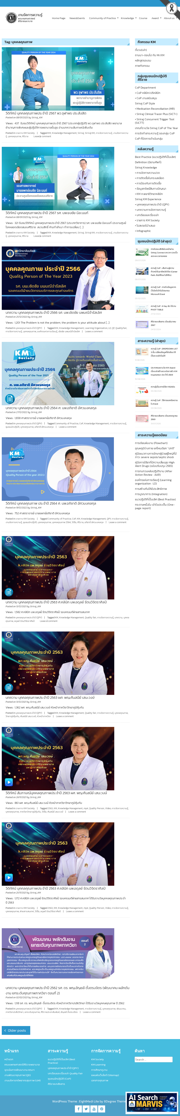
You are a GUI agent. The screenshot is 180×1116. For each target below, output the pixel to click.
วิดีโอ (74, 522)
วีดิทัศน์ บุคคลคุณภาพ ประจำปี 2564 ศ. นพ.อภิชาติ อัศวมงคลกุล (51, 503)
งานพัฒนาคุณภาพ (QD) (17, 1075)
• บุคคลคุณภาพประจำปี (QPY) (152, 204)
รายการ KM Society (25, 133)
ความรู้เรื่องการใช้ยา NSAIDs (163, 386)
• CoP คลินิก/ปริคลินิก (147, 93)
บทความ (119, 617)
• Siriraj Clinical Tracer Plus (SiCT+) (156, 114)
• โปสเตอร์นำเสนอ (145, 225)
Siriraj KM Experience (148, 199)
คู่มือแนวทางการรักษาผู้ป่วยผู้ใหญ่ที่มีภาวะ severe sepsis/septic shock (156, 455)
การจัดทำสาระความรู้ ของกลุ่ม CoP (155, 133)
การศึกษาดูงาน (99, 1070)
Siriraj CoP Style (145, 103)
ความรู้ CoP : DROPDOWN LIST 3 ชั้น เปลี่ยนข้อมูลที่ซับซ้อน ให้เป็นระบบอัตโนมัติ (164, 352)
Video (108, 808)
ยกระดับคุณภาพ (32, 1012)
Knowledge (127, 18)
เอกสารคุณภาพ (99, 1080)
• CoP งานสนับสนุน (146, 98)
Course (143, 18)
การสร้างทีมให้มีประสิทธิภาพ (151, 489)
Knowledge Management (64, 133)
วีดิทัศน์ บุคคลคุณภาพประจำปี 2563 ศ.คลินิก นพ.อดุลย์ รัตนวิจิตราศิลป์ (55, 888)
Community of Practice (102, 18)
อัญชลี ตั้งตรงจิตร (69, 1012)
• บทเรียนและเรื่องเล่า (147, 215)
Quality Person (96, 808)
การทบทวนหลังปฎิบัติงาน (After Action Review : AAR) (153, 473)
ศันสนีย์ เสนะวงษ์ (28, 716)
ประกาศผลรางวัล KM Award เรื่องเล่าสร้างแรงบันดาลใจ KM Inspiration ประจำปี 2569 (164, 371)
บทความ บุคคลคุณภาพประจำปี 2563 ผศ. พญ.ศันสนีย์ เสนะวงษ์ (50, 697)
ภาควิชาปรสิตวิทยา (15, 1012)
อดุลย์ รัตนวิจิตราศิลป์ (24, 621)
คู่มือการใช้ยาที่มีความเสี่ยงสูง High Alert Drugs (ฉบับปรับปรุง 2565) (155, 464)
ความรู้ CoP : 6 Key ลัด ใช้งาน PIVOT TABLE (163, 308)
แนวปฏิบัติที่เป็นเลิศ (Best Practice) (155, 499)
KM (49, 133)
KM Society (97, 1059)
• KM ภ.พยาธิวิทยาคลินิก (149, 194)
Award (155, 18)
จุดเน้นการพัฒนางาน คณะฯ (19, 1070)
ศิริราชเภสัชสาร (56, 1084)
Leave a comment (42, 136)
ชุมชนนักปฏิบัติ (12, 427)
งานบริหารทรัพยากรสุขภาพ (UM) (22, 1080)
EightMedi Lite (89, 1101)
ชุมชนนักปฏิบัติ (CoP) (59, 1079)
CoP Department (145, 87)
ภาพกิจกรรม (142, 66)
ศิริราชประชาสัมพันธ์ (50, 1012)
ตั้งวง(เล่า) (141, 50)
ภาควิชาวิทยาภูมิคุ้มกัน (30, 811)
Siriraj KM (90, 133)
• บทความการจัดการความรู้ (150, 210)
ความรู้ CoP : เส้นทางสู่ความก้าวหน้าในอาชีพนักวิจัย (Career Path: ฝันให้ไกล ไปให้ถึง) (164, 272)
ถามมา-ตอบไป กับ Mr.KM (149, 55)
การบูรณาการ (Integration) (151, 494)
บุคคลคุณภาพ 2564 (61, 522)
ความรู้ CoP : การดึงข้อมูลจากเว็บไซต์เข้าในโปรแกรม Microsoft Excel (163, 291)
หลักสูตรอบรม (143, 60)
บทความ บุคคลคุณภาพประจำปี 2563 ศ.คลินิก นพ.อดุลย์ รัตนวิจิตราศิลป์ (56, 602)
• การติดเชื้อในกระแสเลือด (149, 178)
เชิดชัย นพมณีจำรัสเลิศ (69, 331)
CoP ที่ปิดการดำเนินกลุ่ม (149, 138)
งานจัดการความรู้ (14, 522)
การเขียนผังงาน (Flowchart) (151, 443)
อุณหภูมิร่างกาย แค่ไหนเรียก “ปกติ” (155, 448)
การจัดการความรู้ (104, 133)
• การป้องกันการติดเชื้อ (148, 183)
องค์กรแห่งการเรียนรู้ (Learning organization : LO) (153, 482)
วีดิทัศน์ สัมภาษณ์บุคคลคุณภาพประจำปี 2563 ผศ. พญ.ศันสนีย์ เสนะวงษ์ (56, 793)
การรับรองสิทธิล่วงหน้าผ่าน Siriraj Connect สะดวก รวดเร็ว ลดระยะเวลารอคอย (164, 253)
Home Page (58, 18)
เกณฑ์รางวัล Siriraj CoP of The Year (156, 128)
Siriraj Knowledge (146, 167)
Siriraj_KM (37, 117)
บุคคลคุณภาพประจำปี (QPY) (29, 328)
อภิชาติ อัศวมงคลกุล (44, 427)
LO (109, 328)
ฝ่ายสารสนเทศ (27, 911)
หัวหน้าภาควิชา (44, 716)
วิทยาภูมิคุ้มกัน (12, 716)
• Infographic (143, 231)
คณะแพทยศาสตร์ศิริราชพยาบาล (22, 1064)
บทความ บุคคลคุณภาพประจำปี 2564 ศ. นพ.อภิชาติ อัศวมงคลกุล (51, 408)
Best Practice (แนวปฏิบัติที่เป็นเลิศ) (155, 157)
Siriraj (81, 133)
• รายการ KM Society (147, 220)
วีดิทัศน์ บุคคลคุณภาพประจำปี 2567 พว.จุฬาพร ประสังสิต (46, 113)
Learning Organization (96, 328)
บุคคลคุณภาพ (14, 136)
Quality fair (90, 617)
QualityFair (121, 328)
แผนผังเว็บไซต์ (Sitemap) (105, 1075)
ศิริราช (25, 136)
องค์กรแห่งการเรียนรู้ (47, 331)
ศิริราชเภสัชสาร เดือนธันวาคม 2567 (163, 323)
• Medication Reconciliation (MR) (155, 109)
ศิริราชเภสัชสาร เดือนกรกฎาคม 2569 (164, 417)
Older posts (17, 1030)
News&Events (77, 18)
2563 (50, 808)
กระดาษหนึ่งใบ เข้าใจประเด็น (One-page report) (155, 506)
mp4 (86, 808)
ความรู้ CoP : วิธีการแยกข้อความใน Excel (164, 402)
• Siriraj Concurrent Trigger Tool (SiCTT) (154, 121)
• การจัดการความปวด (147, 173)
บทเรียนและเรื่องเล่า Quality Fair (65, 1073)
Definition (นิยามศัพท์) (148, 162)
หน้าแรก (8, 1059)
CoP (81, 423)
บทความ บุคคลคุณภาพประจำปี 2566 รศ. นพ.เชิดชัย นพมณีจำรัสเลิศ (54, 312)
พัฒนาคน (121, 1008)
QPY (109, 518)
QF (113, 328)
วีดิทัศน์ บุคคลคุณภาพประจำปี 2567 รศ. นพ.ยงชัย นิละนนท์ (47, 212)
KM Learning (98, 1064)
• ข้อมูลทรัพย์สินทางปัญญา (150, 188)
